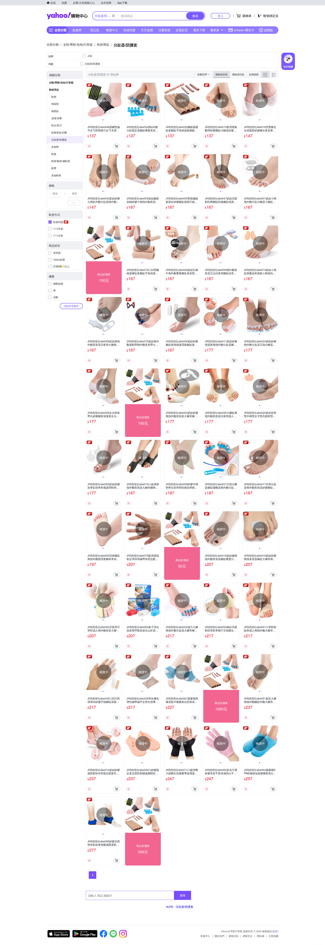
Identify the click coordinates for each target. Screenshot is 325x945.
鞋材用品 (54, 89)
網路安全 (248, 936)
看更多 (214, 30)
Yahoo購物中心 (67, 15)
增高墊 (55, 104)
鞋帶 (53, 168)
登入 (220, 16)
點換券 (77, 30)
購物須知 (233, 936)
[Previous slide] (88, 100)
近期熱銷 (254, 74)
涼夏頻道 (164, 30)
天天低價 (147, 30)
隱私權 (260, 936)
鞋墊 (53, 97)
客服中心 (205, 936)
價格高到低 (238, 74)
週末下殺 (199, 30)
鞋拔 (53, 154)
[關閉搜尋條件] (113, 16)
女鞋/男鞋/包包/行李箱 (61, 82)
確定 (73, 203)
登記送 (94, 30)
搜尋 (182, 895)
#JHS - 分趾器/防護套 (179, 907)
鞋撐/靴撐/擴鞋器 (60, 161)
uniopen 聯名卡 (244, 30)
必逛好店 (182, 30)
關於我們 (219, 936)
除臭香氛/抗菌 (59, 132)
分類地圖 (273, 936)
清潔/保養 (56, 118)
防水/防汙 (56, 125)
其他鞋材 (56, 175)
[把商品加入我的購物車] (116, 146)
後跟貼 (55, 111)
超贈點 (268, 30)
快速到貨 (129, 30)
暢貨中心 (112, 30)
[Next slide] (119, 100)
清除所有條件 (71, 306)
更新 (275, 931)
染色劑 (55, 147)
